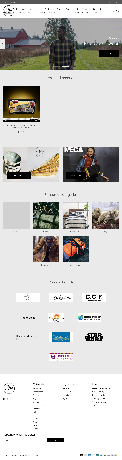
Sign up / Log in (114, 2)
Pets (35, 412)
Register (66, 388)
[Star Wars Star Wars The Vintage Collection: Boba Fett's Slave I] (21, 104)
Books (35, 415)
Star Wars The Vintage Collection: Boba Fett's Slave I (21, 126)
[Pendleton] (61, 337)
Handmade (37, 408)
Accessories (75, 265)
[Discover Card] (93, 455)
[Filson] (94, 298)
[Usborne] (61, 357)
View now (109, 53)
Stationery (37, 422)
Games (36, 402)
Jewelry (36, 425)
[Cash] (115, 455)
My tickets (67, 395)
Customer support (99, 402)
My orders (67, 392)
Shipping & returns (99, 398)
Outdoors (46, 231)
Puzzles (36, 418)
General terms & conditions (103, 388)
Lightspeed (34, 455)
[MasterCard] (81, 455)
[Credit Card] (112, 455)
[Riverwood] (8, 11)
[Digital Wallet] (107, 455)
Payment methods (99, 395)
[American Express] (89, 455)
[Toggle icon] (108, 11)
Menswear (46, 265)
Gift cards (86, 12)
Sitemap (95, 405)
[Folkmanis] (56, 317)
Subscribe (56, 440)
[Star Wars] (94, 337)
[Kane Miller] (89, 317)
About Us (97, 12)
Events (16, 231)
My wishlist (67, 398)
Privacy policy (98, 392)
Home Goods (75, 231)
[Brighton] (61, 298)
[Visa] (85, 455)
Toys (105, 231)
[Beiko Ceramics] (28, 298)
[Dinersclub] (101, 455)
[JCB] (97, 455)
